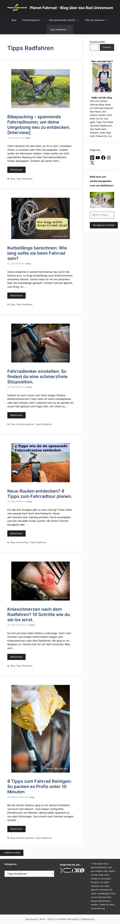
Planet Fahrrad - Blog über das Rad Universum (71, 8)
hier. (110, 136)
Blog (14, 20)
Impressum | (32, 919)
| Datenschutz (87, 919)
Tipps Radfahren (58, 29)
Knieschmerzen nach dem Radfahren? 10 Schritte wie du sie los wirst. (38, 614)
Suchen (107, 47)
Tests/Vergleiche (31, 20)
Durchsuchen (97, 41)
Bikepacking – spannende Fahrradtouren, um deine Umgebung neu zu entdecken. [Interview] (38, 124)
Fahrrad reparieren (95, 20)
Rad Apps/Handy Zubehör (62, 20)
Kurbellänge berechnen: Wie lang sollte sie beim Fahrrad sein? (37, 253)
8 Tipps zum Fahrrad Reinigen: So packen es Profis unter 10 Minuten (39, 786)
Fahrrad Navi (22, 542)
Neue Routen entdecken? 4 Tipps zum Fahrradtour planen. (39, 493)
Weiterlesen (16, 169)
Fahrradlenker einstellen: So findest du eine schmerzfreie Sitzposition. (37, 376)
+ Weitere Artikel (11, 852)
